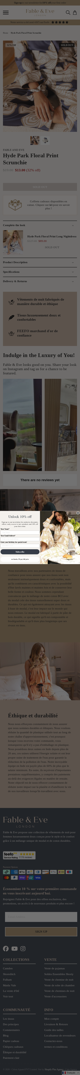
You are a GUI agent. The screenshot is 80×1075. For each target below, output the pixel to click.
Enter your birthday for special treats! (14, 542)
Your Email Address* (8, 535)
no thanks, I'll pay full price (20, 559)
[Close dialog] (78, 513)
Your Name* (5, 529)
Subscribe (20, 552)
